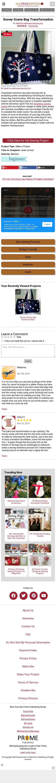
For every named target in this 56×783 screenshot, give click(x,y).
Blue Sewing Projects (28, 241)
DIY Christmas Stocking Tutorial (39, 535)
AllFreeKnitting (28, 719)
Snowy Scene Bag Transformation (28, 318)
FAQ (28, 634)
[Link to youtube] (44, 596)
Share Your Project (28, 674)
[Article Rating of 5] (22, 26)
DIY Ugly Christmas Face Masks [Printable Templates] (28, 179)
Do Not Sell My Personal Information (28, 642)
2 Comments (33, 26)
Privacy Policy (28, 658)
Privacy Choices (28, 698)
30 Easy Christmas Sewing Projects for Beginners (16, 571)
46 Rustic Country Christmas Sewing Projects (40, 571)
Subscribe (28, 666)
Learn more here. (28, 752)
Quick (28, 271)
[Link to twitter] (23, 596)
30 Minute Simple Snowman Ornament (40, 502)
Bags (28, 256)
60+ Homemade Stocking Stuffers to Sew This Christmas (16, 536)
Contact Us (28, 626)
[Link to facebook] (13, 596)
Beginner (28, 264)
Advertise (28, 618)
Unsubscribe (28, 690)
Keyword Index (28, 650)
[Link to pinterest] (33, 596)
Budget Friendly (28, 249)
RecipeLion (28, 727)
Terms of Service (28, 682)
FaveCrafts (28, 711)
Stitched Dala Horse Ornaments (16, 502)
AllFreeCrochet (28, 715)
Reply (4, 409)
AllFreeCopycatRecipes (28, 731)
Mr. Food (28, 723)
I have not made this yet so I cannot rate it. (24, 341)
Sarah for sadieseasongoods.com (29, 23)
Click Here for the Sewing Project (28, 140)
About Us (28, 610)
